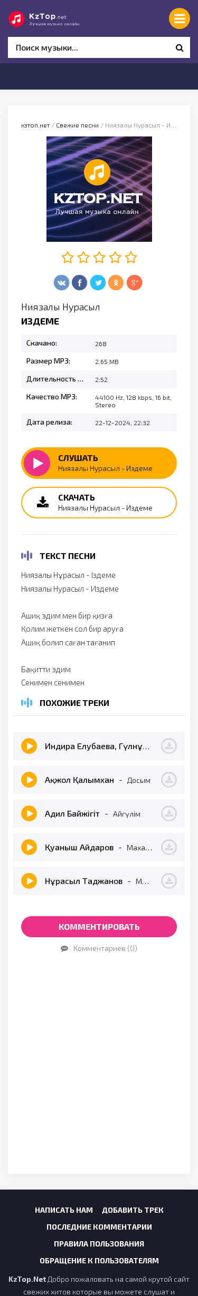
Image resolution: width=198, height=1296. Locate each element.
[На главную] (55, 18)
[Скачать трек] (169, 746)
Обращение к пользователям (99, 1260)
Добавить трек (133, 1209)
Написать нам (64, 1209)
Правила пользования (99, 1243)
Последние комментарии (99, 1226)
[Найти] (179, 47)
